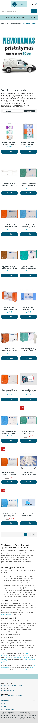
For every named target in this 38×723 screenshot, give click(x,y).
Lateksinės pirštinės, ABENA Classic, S (28, 350)
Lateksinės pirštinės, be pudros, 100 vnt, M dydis (9, 391)
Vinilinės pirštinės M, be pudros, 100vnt (9, 473)
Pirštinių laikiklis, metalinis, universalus (9, 184)
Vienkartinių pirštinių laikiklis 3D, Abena (9, 143)
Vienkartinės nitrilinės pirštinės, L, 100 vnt (28, 226)
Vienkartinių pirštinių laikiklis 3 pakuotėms (28, 143)
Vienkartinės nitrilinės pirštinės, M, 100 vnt (9, 226)
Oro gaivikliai (23, 714)
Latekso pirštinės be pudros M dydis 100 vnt (28, 391)
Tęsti (33, 534)
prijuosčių (28, 657)
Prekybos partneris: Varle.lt (28, 719)
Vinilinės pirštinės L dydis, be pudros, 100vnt (9, 515)
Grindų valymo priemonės (27, 717)
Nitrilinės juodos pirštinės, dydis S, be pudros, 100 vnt (28, 267)
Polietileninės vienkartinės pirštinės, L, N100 (28, 473)
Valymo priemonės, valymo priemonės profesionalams (16, 714)
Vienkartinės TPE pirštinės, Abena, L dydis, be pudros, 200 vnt (28, 515)
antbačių (4, 660)
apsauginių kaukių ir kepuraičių (15, 657)
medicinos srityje (6, 614)
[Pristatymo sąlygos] (19, 59)
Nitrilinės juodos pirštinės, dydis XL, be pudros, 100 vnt (9, 350)
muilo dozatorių (23, 670)
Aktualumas (13, 111)
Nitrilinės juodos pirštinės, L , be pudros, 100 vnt (28, 308)
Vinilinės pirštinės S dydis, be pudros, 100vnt (28, 432)
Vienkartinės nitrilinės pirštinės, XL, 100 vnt (9, 267)
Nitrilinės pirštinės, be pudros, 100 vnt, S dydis (28, 184)
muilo (31, 668)
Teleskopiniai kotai (12, 714)
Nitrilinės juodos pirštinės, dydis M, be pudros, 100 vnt (9, 308)
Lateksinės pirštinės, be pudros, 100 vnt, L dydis (9, 432)
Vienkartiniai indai (20, 712)
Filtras (29, 111)
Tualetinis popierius (7, 712)
